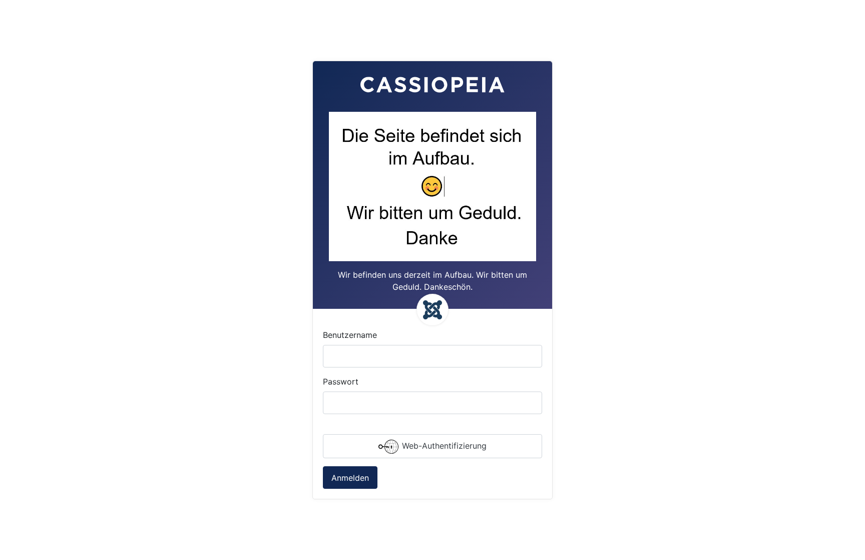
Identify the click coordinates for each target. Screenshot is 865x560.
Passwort (340, 382)
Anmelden (350, 478)
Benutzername (350, 335)
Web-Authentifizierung (443, 446)
